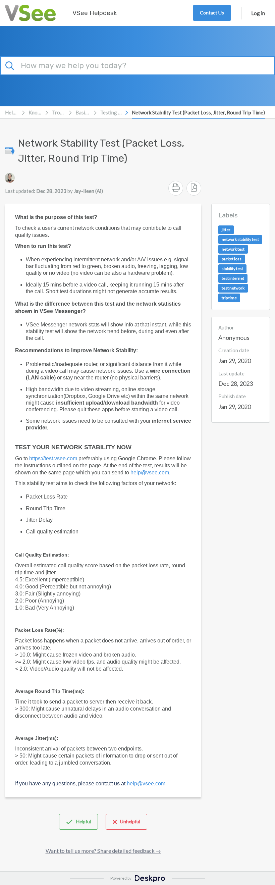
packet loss (231, 258)
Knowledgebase (35, 112)
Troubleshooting (58, 112)
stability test (232, 268)
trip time (229, 297)
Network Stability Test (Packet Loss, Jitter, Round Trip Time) (198, 112)
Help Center (11, 112)
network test (233, 249)
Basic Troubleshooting (82, 112)
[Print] (175, 188)
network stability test (240, 239)
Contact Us (212, 12)
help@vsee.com (149, 472)
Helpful (83, 821)
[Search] (10, 64)
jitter (226, 229)
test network (233, 288)
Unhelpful (130, 821)
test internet (233, 278)
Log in (258, 13)
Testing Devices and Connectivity (111, 112)
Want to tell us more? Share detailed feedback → (103, 850)
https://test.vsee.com (53, 458)
